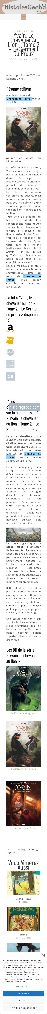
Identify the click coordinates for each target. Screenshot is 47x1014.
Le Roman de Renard (23, 898)
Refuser (23, 1001)
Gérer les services (23, 986)
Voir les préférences (23, 1008)
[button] (43, 955)
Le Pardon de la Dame (23, 828)
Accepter (23, 993)
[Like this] (9, 849)
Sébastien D (22, 59)
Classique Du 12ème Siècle (23, 31)
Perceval (23, 934)
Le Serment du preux (23, 768)
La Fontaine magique (23, 713)
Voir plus (23, 883)
